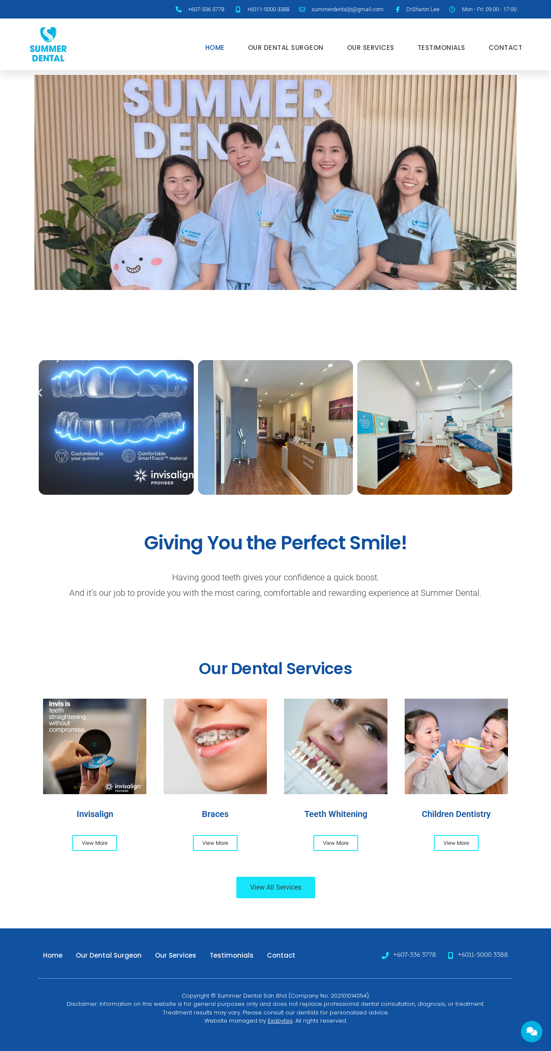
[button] (39, 392)
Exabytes (280, 1021)
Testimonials (441, 47)
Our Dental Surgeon (286, 47)
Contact (506, 47)
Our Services (370, 47)
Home (215, 47)
